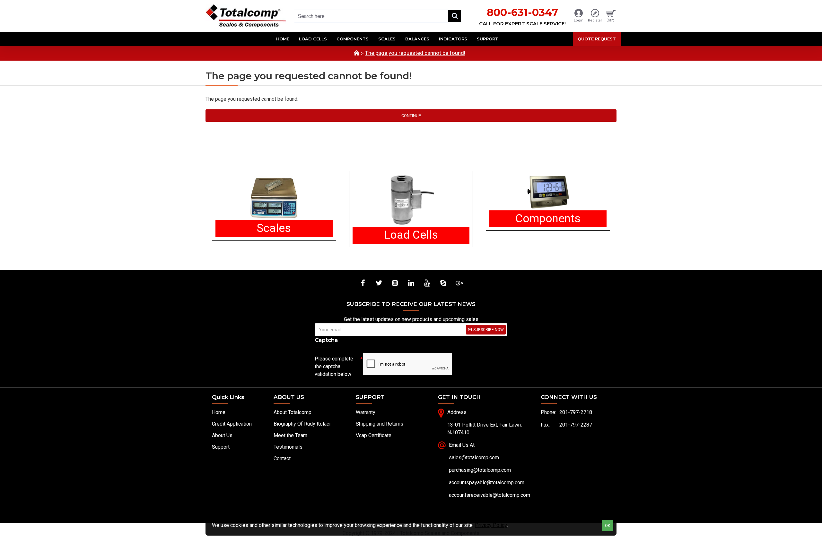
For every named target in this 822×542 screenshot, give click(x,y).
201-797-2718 (575, 412)
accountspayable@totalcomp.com (486, 482)
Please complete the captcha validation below (334, 366)
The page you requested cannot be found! (415, 53)
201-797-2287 (575, 425)
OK (607, 525)
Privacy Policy (491, 525)
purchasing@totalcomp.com (480, 470)
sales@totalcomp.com (474, 457)
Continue (411, 115)
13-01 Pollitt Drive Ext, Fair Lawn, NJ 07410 (484, 429)
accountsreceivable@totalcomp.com (489, 495)
